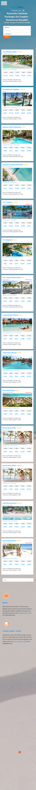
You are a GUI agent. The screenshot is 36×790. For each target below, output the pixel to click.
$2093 (23, 113)
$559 (5, 414)
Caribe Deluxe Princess (10, 352)
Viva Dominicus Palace (10, 52)
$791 (10, 151)
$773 (5, 188)
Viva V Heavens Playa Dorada (12, 277)
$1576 (17, 226)
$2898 (29, 564)
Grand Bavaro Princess (9, 503)
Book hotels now (24, 613)
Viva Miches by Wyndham (11, 89)
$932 (16, 414)
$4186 (29, 113)
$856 (10, 301)
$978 (16, 263)
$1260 (11, 226)
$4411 (29, 226)
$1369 (22, 263)
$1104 (6, 75)
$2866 (29, 527)
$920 (16, 339)
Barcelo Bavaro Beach (9, 540)
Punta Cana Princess (9, 390)
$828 (10, 564)
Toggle (4, 3)
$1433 (23, 527)
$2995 (29, 301)
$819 (10, 527)
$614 (5, 527)
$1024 (17, 527)
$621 (5, 564)
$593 (5, 151)
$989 (16, 151)
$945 (5, 226)
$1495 (17, 113)
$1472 (11, 75)
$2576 (23, 75)
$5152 (29, 75)
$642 (5, 301)
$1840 (17, 75)
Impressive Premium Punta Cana (13, 164)
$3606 (29, 188)
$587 (5, 263)
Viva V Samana (7, 202)
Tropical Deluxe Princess (10, 315)
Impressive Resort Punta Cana (12, 127)
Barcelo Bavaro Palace (9, 428)
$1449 (23, 564)
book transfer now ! (19, 641)
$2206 (23, 226)
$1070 (17, 301)
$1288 (17, 188)
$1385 (22, 151)
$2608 (29, 414)
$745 (10, 414)
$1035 (17, 564)
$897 (5, 113)
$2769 (29, 151)
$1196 (11, 113)
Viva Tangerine (7, 240)
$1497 (23, 301)
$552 (5, 339)
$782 (10, 263)
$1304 (22, 414)
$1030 (11, 188)
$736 (10, 339)
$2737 (29, 263)
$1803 (23, 188)
